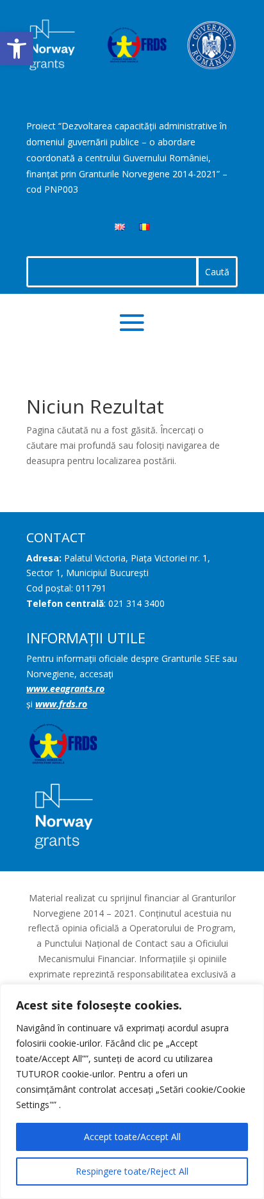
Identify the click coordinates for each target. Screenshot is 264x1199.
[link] (16, 48)
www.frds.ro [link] (61, 704)
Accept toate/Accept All (132, 1137)
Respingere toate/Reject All (132, 1171)
